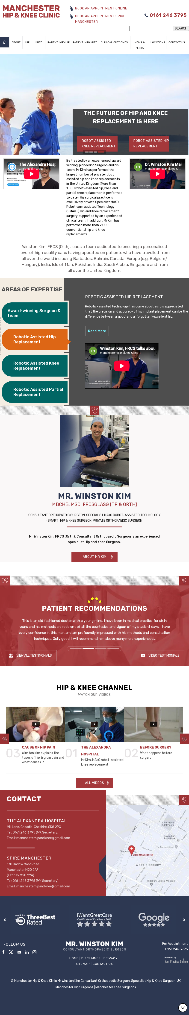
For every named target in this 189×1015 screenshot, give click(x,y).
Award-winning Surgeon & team (34, 313)
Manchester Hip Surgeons (74, 987)
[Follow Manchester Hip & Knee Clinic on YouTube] (19, 951)
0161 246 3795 (168, 15)
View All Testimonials (34, 656)
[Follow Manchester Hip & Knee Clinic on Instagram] (35, 952)
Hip (27, 42)
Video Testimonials (164, 656)
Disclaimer (91, 958)
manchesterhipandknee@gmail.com (43, 838)
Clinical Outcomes (114, 42)
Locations (158, 42)
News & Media (140, 45)
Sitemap (83, 963)
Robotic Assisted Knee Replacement (36, 366)
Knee (38, 42)
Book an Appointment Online (101, 8)
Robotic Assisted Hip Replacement (34, 339)
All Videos (94, 783)
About (16, 42)
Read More (97, 331)
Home (4, 42)
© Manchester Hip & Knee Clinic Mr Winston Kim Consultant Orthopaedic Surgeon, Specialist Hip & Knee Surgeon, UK (96, 981)
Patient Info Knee (85, 42)
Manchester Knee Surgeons (115, 987)
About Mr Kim (94, 557)
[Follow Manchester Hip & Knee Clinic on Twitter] (11, 951)
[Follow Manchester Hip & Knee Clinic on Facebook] (3, 951)
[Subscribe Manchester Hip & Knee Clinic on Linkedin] (27, 951)
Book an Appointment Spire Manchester (100, 19)
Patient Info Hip (58, 42)
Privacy (110, 958)
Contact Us (176, 42)
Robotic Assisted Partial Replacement (38, 392)
